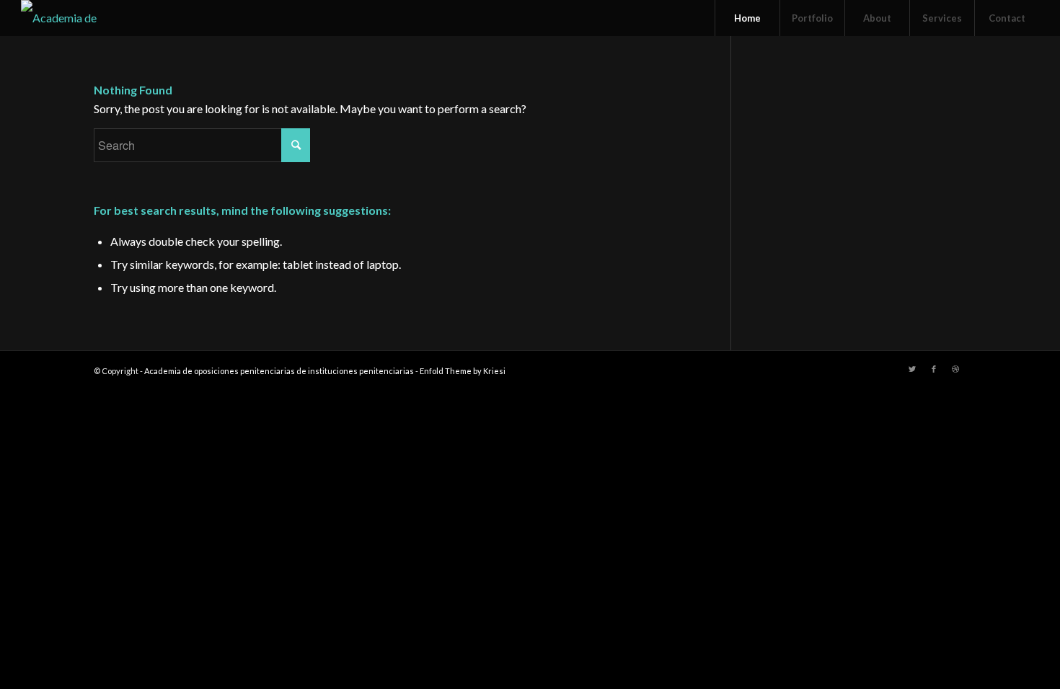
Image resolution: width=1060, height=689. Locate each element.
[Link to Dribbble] (955, 369)
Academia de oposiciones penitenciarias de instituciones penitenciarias (279, 370)
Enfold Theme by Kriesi (462, 370)
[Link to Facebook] (934, 369)
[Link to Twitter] (912, 369)
